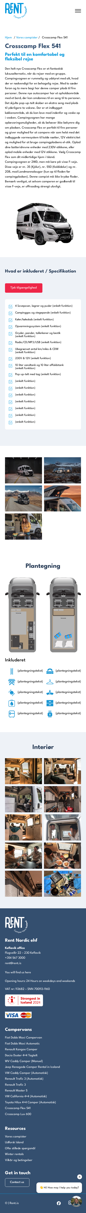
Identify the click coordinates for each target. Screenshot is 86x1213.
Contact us (17, 1182)
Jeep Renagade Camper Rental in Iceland (32, 1067)
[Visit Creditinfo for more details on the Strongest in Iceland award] (24, 1000)
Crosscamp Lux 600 (18, 1114)
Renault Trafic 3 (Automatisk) (24, 1078)
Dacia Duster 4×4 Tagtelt (21, 1055)
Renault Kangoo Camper (21, 1049)
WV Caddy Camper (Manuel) (24, 1061)
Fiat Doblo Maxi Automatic (22, 1043)
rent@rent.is (13, 963)
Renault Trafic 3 (15, 1084)
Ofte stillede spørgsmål (20, 1148)
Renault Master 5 (16, 1090)
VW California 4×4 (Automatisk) (26, 1096)
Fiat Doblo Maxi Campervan (23, 1037)
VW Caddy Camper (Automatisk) (26, 1073)
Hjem (8, 37)
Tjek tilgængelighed (23, 287)
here (28, 972)
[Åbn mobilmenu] (78, 10)
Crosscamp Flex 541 (18, 1108)
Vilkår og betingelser (18, 1160)
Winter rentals (14, 1154)
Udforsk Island (14, 1142)
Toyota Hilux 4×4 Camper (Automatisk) (30, 1102)
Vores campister (27, 37)
